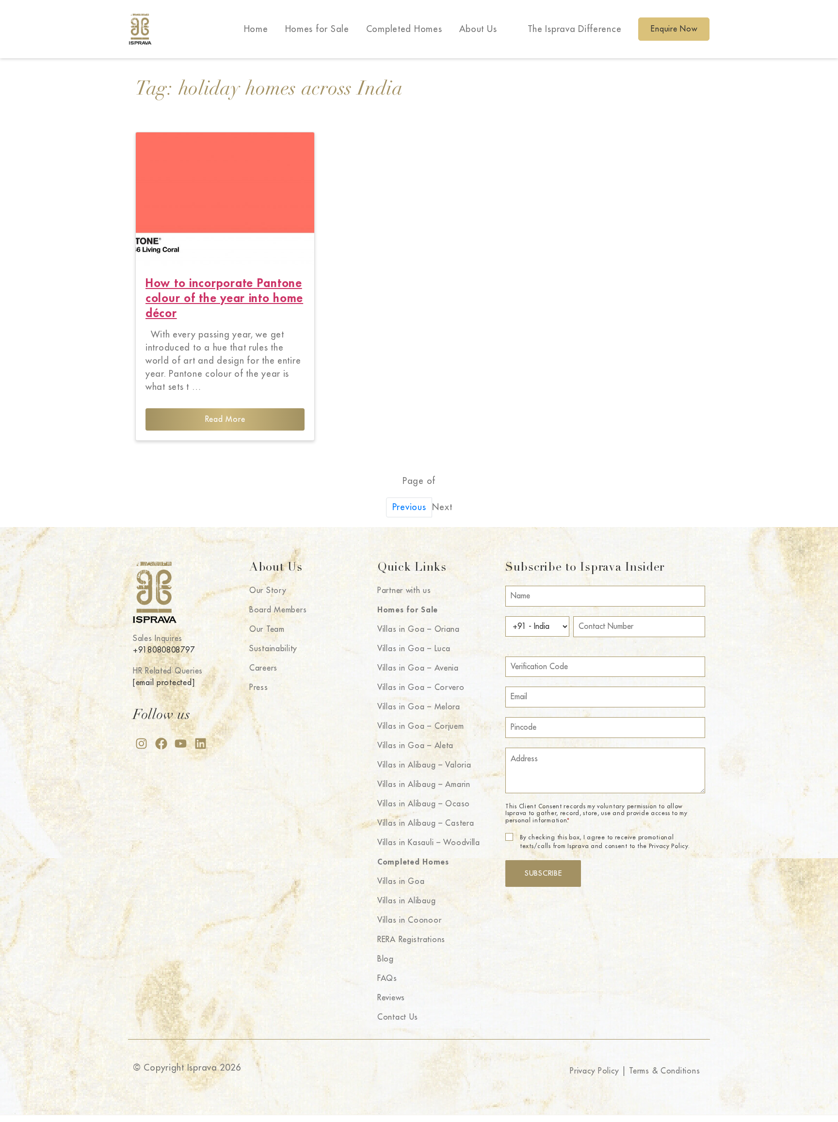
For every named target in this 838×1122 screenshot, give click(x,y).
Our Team (267, 629)
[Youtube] (180, 743)
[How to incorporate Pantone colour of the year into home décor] (225, 199)
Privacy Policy (594, 1071)
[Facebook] (161, 743)
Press (258, 687)
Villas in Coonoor (409, 920)
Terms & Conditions (664, 1071)
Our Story (267, 590)
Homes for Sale (317, 29)
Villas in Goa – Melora (418, 707)
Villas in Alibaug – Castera (425, 823)
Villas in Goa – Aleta (415, 746)
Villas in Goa (400, 881)
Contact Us (397, 1017)
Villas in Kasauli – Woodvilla (428, 843)
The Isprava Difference (575, 29)
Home (256, 29)
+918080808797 (163, 650)
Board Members (277, 610)
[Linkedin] (200, 743)
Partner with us (404, 590)
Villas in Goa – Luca (413, 649)
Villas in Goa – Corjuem (420, 726)
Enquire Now (674, 29)
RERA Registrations (411, 940)
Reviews (391, 998)
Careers (263, 668)
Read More (225, 419)
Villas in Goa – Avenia (418, 668)
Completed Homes (404, 29)
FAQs (387, 978)
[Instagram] (141, 743)
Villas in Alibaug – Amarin (423, 784)
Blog (385, 959)
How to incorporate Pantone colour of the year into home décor (224, 298)
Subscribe (543, 873)
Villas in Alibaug (406, 901)
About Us (478, 29)
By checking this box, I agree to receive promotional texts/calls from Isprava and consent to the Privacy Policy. (605, 841)
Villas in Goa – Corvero (421, 687)
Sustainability (273, 649)
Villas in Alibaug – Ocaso (423, 804)
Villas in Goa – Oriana (418, 629)
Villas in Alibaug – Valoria (424, 765)
